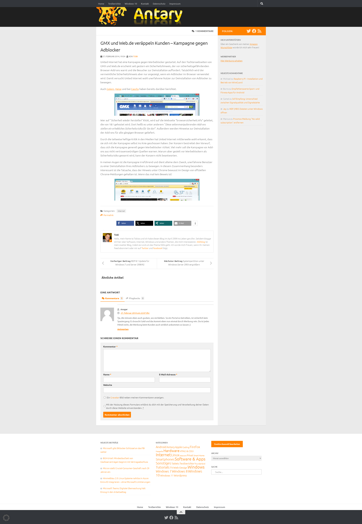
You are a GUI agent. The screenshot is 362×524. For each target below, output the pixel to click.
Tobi (135, 56)
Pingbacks (136, 298)
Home (101, 3)
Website (107, 384)
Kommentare (113, 298)
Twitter (145, 248)
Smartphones (165, 459)
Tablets (175, 463)
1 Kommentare (204, 31)
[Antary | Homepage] (140, 17)
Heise (118, 88)
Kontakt (145, 3)
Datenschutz (159, 3)
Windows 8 (180, 471)
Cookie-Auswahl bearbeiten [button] (227, 444)
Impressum (175, 3)
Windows (196, 466)
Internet (121, 210)
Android (161, 447)
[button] (125, 223)
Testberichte (114, 3)
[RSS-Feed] (259, 31)
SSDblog (201, 241)
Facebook (157, 248)
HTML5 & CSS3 (186, 451)
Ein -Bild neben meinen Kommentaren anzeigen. (135, 397)
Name (107, 374)
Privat (190, 455)
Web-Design (180, 467)
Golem (110, 88)
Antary (171, 447)
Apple (178, 447)
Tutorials (163, 467)
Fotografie (159, 451)
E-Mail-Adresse (168, 374)
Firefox (195, 447)
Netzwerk (183, 455)
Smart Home (199, 455)
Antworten (123, 329)
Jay (224, 108)
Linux (175, 455)
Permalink (109, 215)
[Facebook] (254, 31)
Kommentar (110, 346)
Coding (185, 447)
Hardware (171, 450)
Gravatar (114, 397)
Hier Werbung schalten (232, 60)
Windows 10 (131, 3)
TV (171, 467)
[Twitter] (249, 31)
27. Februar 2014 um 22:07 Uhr (135, 313)
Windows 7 (164, 471)
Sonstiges (163, 463)
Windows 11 (167, 475)
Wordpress (180, 475)
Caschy (135, 88)
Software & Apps (190, 458)
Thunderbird (199, 463)
